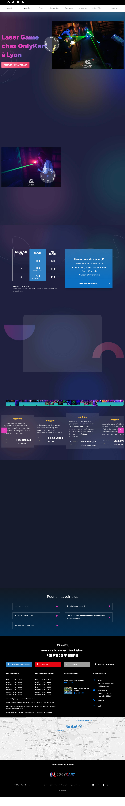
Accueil (9, 8)
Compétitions (54, 8)
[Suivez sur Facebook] (18, 2)
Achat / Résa (96, 8)
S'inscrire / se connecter (106, 664)
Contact (114, 8)
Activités (26, 8)
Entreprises (69, 8)
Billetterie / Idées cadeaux (21, 664)
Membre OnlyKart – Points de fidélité (74, 680)
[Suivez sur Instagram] (23, 2)
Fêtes (40, 8)
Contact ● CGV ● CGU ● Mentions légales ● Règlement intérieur (62, 785)
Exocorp (63, 790)
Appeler (74, 664)
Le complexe (83, 8)
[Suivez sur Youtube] (9, 2)
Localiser (45, 664)
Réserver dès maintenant (15, 65)
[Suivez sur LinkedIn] (13, 2)
